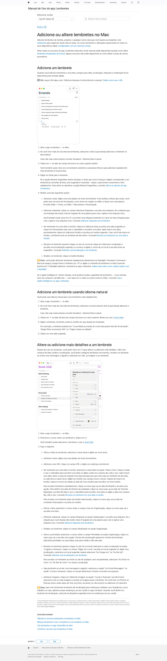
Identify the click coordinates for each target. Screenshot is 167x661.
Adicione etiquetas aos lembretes (95, 221)
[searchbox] (107, 19)
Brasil (137, 654)
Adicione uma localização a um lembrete (79, 250)
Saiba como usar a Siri (112, 80)
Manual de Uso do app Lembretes (48, 8)
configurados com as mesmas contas (74, 46)
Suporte (35, 648)
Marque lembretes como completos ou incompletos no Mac (63, 622)
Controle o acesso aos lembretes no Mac (55, 629)
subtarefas (41, 43)
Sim (41, 641)
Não (54, 641)
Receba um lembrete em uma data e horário (84, 495)
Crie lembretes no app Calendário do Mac (55, 625)
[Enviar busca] (86, 19)
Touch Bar (118, 317)
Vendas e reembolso (50, 656)
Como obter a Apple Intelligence (46, 606)
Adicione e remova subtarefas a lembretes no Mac (59, 618)
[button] (132, 2)
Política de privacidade (34, 656)
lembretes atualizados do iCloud (51, 54)
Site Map (60, 656)
